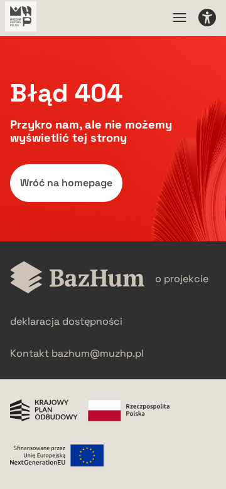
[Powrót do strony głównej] (77, 278)
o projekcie (181, 278)
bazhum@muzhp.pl (97, 353)
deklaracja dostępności (66, 321)
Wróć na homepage (66, 182)
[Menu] (179, 17)
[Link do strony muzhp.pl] (20, 17)
